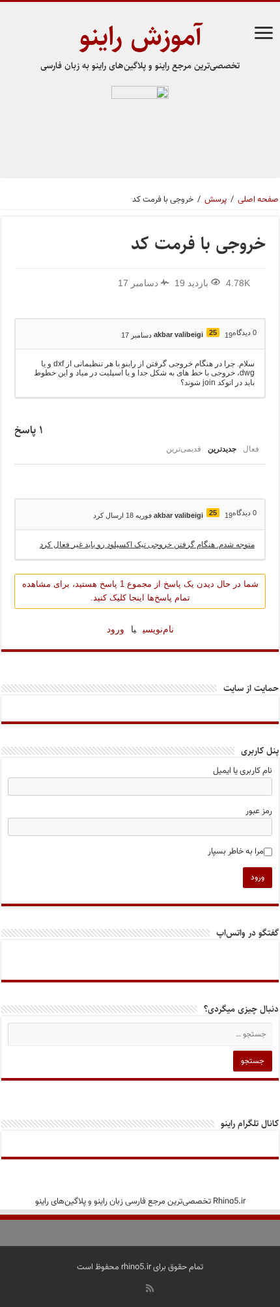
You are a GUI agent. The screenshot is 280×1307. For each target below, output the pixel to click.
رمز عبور (258, 811)
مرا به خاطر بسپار (236, 851)
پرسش (215, 199)
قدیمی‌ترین (183, 448)
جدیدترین (222, 448)
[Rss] (150, 1288)
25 (213, 332)
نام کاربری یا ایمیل (242, 770)
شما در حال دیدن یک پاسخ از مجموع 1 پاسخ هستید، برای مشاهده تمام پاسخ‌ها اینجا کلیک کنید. (140, 590)
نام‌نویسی (158, 629)
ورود (115, 629)
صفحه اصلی (258, 199)
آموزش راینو (140, 37)
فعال (251, 448)
